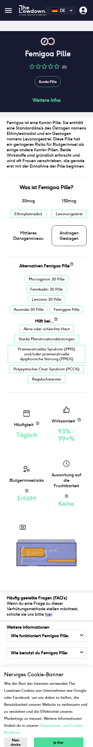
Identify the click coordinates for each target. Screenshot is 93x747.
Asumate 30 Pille (28, 309)
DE (61, 10)
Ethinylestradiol (28, 213)
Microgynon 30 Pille (47, 279)
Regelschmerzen (46, 379)
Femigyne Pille (66, 309)
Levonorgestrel (69, 213)
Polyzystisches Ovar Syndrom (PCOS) (46, 369)
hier (48, 614)
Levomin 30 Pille (46, 299)
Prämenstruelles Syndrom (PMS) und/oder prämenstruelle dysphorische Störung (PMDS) (46, 354)
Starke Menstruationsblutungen (47, 338)
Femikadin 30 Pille (46, 289)
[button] (32, 68)
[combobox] (61, 10)
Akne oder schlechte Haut (47, 328)
